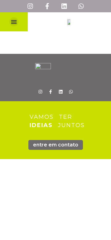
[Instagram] (30, 6)
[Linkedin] (64, 6)
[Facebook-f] (47, 6)
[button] (13, 21)
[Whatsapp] (81, 6)
